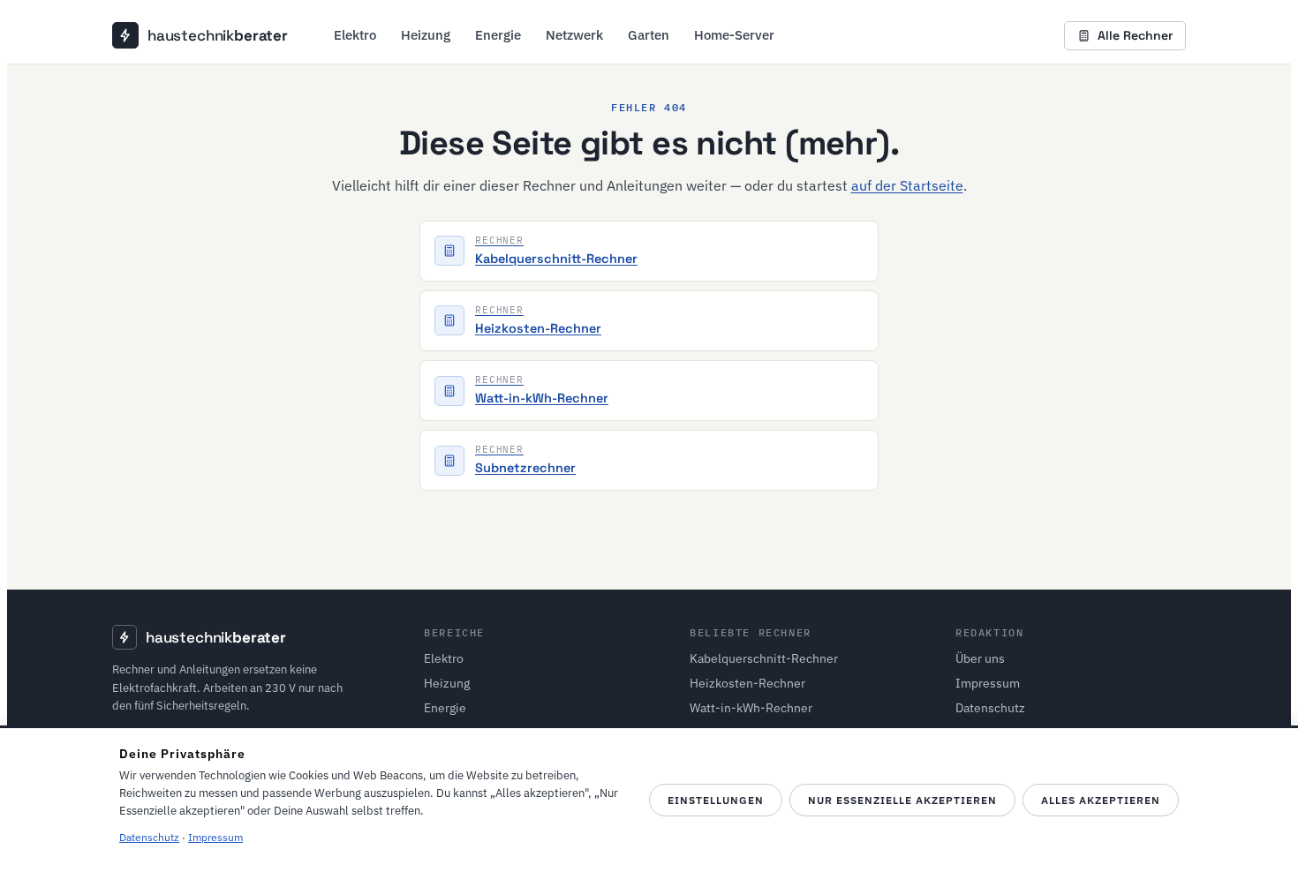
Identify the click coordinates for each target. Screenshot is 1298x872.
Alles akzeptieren (1100, 800)
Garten (648, 34)
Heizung (425, 34)
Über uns (980, 658)
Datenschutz (990, 708)
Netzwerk (574, 34)
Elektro (355, 34)
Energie (498, 34)
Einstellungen (716, 800)
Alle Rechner (1135, 35)
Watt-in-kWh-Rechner (751, 708)
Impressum (987, 683)
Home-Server (734, 34)
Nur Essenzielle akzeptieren (902, 800)
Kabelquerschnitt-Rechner (764, 658)
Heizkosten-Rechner (747, 683)
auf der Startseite (907, 185)
